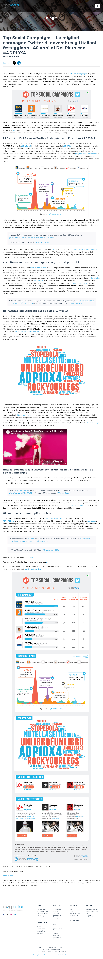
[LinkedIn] (19, 63)
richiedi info (8, 876)
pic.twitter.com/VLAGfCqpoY (21, 303)
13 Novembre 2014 (64, 493)
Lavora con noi (75, 913)
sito (53, 250)
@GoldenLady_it (93, 423)
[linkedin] (15, 914)
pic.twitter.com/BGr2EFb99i (20, 493)
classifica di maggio (75, 505)
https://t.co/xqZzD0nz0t (38, 541)
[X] (14, 63)
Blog (54, 931)
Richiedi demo (42, 917)
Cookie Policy (48, 955)
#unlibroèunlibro (87, 301)
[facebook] (4, 914)
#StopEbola (85, 539)
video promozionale (24, 415)
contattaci (30, 557)
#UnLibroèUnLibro (38, 268)
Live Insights (41, 909)
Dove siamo (74, 915)
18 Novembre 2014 (51, 550)
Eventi (55, 939)
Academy (40, 930)
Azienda (72, 909)
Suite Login (74, 920)
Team (71, 911)
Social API (40, 915)
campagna (91, 521)
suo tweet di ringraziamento (86, 250)
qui (13, 130)
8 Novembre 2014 (41, 242)
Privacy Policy (37, 955)
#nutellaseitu (22, 490)
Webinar (56, 933)
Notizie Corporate (92, 909)
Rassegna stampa (92, 911)
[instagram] (11, 914)
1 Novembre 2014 (75, 303)
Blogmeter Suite (42, 911)
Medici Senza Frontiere (54, 518)
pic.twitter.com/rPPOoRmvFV (43, 238)
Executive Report (43, 913)
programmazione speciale (86, 154)
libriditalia (95, 278)
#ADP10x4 (26, 238)
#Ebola (31, 539)
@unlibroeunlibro (80, 283)
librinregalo (38, 281)
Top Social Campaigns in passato (28, 332)
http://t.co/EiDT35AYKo (18, 541)
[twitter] (7, 914)
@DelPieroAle (15, 238)
